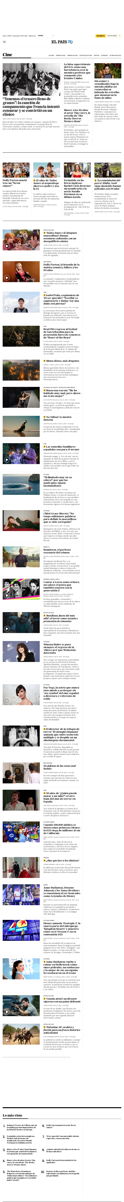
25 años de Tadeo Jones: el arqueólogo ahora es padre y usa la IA (46, 184)
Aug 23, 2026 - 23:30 (63, 365)
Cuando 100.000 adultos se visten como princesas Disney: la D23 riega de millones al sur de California (62, 829)
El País (5, 206)
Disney (45, 885)
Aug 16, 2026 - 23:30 (63, 864)
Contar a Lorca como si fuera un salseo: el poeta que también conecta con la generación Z (61, 586)
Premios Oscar (72, 55)
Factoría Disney (48, 822)
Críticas (96, 55)
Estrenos (104, 55)
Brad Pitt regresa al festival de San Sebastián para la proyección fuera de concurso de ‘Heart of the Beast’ (61, 333)
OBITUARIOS (47, 262)
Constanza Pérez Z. (39, 205)
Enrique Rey (47, 489)
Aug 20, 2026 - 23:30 (61, 625)
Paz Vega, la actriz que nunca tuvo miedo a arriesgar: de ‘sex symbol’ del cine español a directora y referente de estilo (61, 693)
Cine (7, 55)
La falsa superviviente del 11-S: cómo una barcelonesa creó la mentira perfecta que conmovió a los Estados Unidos (77, 71)
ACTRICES (46, 511)
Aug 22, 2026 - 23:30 (66, 424)
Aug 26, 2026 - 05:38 (112, 102)
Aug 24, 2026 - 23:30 (71, 307)
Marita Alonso (48, 526)
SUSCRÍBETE (101, 36)
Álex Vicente (47, 400)
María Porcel (48, 837)
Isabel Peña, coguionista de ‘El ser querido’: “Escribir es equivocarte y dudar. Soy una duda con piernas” (61, 299)
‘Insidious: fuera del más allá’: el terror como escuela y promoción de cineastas (60, 619)
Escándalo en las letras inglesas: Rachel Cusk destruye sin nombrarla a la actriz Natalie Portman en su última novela (77, 188)
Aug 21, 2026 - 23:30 (62, 596)
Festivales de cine (85, 55)
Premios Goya (60, 55)
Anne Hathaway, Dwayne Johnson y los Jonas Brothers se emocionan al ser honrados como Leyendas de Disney (61, 892)
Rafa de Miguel (69, 213)
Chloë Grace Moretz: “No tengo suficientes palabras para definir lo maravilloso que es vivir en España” (59, 518)
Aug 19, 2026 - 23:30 (61, 703)
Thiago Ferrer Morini (50, 772)
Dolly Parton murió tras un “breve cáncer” (15, 183)
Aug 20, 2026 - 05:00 (61, 657)
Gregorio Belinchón (71, 125)
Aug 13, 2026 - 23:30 (61, 1005)
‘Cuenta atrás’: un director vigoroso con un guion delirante (62, 1000)
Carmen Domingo (49, 864)
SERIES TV (46, 547)
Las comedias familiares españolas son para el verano (61, 448)
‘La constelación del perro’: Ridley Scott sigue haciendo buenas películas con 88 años (107, 184)
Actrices (46, 642)
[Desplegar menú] (5, 42)
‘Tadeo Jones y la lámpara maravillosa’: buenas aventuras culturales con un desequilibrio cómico (60, 237)
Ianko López (7, 119)
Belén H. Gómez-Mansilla (51, 594)
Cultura (51, 55)
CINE (44, 292)
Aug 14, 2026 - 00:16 (69, 977)
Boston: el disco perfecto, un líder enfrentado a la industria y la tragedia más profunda (62, 1174)
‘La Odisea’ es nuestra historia (57, 418)
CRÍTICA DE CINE (48, 996)
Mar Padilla (47, 805)
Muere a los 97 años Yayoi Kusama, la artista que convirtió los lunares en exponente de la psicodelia (22, 1152)
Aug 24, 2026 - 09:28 (61, 341)
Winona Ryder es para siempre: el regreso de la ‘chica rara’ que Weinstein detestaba (59, 648)
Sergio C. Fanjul (48, 365)
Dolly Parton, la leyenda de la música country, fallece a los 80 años (61, 268)
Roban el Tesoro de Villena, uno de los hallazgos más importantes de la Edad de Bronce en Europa (22, 1128)
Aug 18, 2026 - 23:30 (66, 772)
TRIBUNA (46, 858)
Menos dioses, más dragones (62, 361)
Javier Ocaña (98, 212)
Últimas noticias (115, 55)
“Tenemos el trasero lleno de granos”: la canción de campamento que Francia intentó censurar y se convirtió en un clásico (31, 107)
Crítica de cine (48, 230)
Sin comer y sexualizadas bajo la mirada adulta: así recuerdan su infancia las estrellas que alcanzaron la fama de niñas (107, 89)
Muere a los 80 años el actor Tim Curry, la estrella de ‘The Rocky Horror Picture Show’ (77, 116)
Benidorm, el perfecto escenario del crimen (57, 551)
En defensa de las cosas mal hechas (59, 767)
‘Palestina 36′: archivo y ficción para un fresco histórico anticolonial (61, 1030)
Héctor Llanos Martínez (72, 82)
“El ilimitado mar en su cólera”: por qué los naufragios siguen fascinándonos (57, 481)
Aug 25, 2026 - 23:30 (112, 212)
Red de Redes (47, 763)
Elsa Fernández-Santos (51, 1037)
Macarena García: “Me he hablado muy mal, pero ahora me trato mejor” (61, 393)
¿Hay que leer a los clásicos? (62, 861)
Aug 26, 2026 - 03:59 (20, 206)
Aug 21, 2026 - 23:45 (62, 526)
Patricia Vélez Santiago (51, 274)
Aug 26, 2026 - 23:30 (24, 119)
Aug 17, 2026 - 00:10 (67, 805)
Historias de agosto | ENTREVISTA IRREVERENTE (59, 387)
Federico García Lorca (51, 579)
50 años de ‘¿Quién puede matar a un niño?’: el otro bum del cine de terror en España (60, 797)
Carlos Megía (99, 102)
